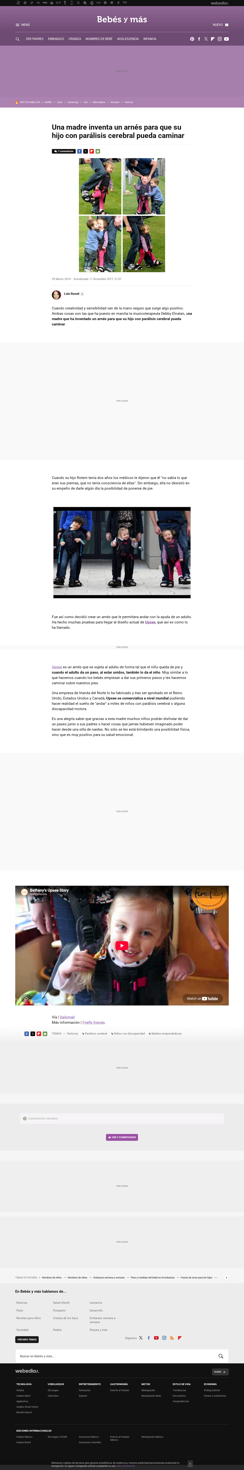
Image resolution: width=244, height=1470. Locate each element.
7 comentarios (65, 151)
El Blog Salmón (212, 1390)
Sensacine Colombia (90, 1442)
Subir (217, 1371)
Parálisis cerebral (96, 1033)
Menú (25, 25)
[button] (73, 293)
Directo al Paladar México (119, 1438)
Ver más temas (27, 1339)
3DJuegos (53, 1390)
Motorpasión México (152, 1436)
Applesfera (22, 1401)
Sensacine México (89, 1436)
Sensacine (84, 1390)
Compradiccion (181, 1401)
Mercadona (99, 102)
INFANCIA (149, 39)
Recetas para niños (28, 1318)
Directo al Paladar (119, 1390)
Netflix (48, 102)
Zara (59, 102)
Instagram (219, 39)
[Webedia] (27, 1371)
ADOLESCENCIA (128, 39)
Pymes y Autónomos (215, 1395)
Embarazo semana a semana (109, 1277)
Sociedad (22, 1330)
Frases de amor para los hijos (197, 1277)
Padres (57, 1330)
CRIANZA (75, 39)
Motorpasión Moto (151, 1395)
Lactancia (96, 1302)
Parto (19, 1310)
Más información (126, 1465)
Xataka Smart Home (27, 1406)
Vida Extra (53, 1395)
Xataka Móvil (23, 1395)
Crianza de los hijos (65, 1318)
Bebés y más (122, 19)
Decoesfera (179, 1395)
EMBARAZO (56, 39)
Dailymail (67, 1017)
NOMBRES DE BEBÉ (99, 39)
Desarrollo (96, 1310)
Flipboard (212, 39)
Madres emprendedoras (167, 1033)
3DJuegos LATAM (57, 1436)
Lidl (85, 102)
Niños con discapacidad (129, 1033)
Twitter (206, 39)
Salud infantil (61, 1302)
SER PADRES (34, 39)
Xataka (20, 1390)
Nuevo (218, 25)
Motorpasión (148, 1390)
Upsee (57, 667)
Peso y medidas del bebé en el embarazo (153, 1277)
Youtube (226, 39)
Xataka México (24, 1436)
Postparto (59, 1310)
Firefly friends (94, 1022)
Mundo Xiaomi (24, 1412)
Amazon (115, 102)
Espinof (83, 1395)
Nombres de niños (52, 1277)
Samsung (73, 102)
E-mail (98, 151)
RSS (172, 1337)
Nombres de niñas (78, 1277)
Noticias (72, 1033)
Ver (124, 1137)
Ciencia (129, 102)
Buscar (221, 1356)
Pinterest (192, 39)
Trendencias (179, 1390)
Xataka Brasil (23, 1442)
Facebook (199, 39)
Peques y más (99, 1330)
